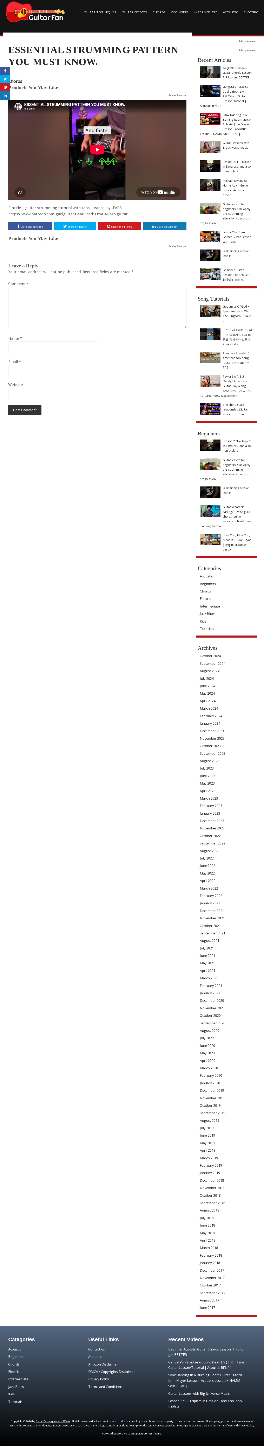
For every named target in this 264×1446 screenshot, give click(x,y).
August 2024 (209, 671)
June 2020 (207, 1045)
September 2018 (212, 1203)
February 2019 (211, 1165)
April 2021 (207, 970)
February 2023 (211, 805)
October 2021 (210, 926)
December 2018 (212, 1180)
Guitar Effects (134, 12)
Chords (159, 12)
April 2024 (207, 701)
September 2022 (212, 843)
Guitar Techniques (100, 12)
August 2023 (209, 761)
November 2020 (212, 1008)
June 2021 (207, 955)
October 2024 (210, 656)
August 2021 (209, 940)
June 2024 (207, 686)
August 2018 (209, 1210)
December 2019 (212, 1090)
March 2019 (209, 1158)
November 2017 (212, 1278)
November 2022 (212, 828)
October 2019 (210, 1105)
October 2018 (210, 1195)
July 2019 (207, 1128)
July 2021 (207, 948)
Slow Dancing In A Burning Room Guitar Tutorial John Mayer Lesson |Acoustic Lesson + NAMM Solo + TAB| (205, 1380)
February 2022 (211, 895)
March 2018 (209, 1247)
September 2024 (212, 663)
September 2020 (212, 1023)
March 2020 (209, 1068)
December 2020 (212, 1000)
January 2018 (210, 1263)
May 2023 (207, 783)
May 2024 (207, 693)
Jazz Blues (208, 613)
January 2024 (210, 723)
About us (95, 1356)
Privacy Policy (98, 1379)
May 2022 (207, 873)
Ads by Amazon (177, 95)
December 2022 (212, 821)
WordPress (123, 1433)
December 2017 (212, 1270)
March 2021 (209, 978)
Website (15, 384)
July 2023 (207, 768)
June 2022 (207, 865)
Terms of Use (225, 1425)
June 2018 (207, 1225)
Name (15, 338)
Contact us (96, 1349)
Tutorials (207, 628)
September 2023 (212, 753)
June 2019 (207, 1135)
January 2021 (210, 993)
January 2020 (210, 1083)
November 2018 (212, 1188)
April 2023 (207, 791)
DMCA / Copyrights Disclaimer (111, 1371)
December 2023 (212, 731)
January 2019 (210, 1173)
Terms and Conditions (105, 1386)
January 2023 (210, 813)
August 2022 (209, 851)
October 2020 (210, 1015)
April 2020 (207, 1060)
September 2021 (212, 933)
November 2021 (212, 918)
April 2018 (207, 1240)
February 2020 (211, 1075)
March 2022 (209, 888)
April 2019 (207, 1150)
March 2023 (209, 798)
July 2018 (207, 1218)
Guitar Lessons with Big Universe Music (199, 1393)
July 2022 (207, 858)
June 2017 (207, 1307)
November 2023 (212, 738)
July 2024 (207, 678)
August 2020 (209, 1030)
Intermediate (205, 12)
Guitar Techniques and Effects (53, 1421)
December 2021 (212, 910)
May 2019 (207, 1143)
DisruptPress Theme (149, 1433)
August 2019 (209, 1120)
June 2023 (207, 776)
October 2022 (210, 836)
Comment (18, 283)
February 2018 (211, 1255)
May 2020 (207, 1053)
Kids (203, 621)
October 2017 (210, 1285)
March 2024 (209, 708)
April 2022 (207, 880)
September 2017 (212, 1293)
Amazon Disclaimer (103, 1364)
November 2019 (212, 1098)
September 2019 (212, 1113)
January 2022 (210, 903)
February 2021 (211, 985)
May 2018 (207, 1233)
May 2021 (207, 963)
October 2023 (210, 746)
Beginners (180, 12)
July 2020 (207, 1038)
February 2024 (211, 716)
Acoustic (230, 12)
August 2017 (209, 1300)
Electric (251, 12)
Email (14, 361)
